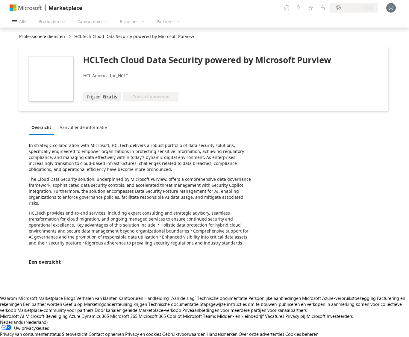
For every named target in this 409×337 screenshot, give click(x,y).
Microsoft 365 (123, 316)
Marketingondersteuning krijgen (115, 304)
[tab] (43, 127)
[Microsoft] (26, 7)
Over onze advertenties (261, 334)
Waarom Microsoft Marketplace (31, 298)
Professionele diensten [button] (42, 36)
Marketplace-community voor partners (55, 310)
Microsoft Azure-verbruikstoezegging (339, 298)
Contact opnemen (106, 334)
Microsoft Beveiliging (46, 316)
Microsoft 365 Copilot (160, 316)
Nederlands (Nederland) (24, 322)
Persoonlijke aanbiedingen (275, 298)
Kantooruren (131, 298)
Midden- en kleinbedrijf (240, 316)
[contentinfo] (70, 36)
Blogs (69, 298)
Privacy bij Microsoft (305, 316)
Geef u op (73, 304)
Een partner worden (42, 304)
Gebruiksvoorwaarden (183, 334)
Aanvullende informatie (83, 127)
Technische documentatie (222, 298)
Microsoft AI (12, 316)
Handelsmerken (222, 334)
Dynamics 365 (95, 316)
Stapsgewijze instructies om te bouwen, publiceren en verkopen (262, 304)
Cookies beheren (301, 334)
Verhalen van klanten (96, 298)
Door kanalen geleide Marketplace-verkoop (138, 310)
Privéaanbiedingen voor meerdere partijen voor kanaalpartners (244, 310)
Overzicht (41, 127)
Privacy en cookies (143, 334)
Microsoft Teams (199, 316)
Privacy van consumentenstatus (30, 334)
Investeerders (340, 316)
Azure (74, 316)
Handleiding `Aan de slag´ (170, 298)
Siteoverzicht (74, 334)
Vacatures (274, 316)
